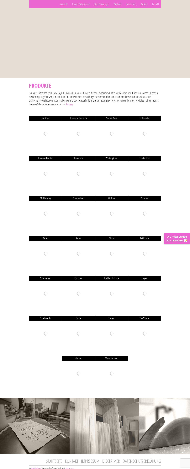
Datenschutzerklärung (142, 461)
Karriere (144, 4)
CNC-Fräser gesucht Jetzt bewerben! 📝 (176, 238)
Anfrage (69, 104)
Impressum (90, 461)
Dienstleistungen (101, 4)
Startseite (64, 4)
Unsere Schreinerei (80, 4)
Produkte (117, 4)
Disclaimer (111, 461)
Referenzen (131, 4)
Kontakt (155, 4)
